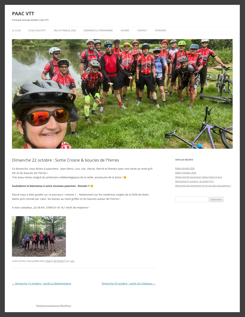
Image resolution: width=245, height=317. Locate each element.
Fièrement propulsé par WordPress (53, 305)
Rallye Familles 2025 (185, 172)
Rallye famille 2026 (65, 30)
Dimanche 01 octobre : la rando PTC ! (194, 181)
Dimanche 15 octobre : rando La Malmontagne (41, 283)
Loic (72, 261)
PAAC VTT (23, 13)
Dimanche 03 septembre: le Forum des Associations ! (203, 185)
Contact (142, 30)
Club (48, 261)
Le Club (16, 30)
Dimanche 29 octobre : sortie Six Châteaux (129, 283)
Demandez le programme (98, 30)
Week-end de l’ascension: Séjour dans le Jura (198, 177)
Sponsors (160, 30)
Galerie (125, 30)
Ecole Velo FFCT (37, 30)
